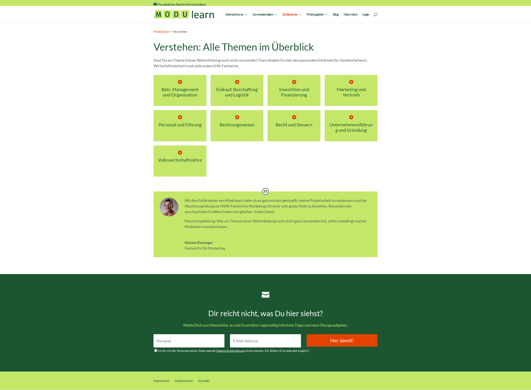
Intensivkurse (234, 14)
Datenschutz (184, 381)
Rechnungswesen (237, 124)
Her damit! (342, 340)
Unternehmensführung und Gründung (351, 127)
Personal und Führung (180, 124)
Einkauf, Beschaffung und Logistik (237, 92)
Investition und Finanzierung (294, 92)
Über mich (350, 14)
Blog (336, 14)
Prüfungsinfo (315, 14)
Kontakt (204, 381)
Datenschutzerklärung (230, 350)
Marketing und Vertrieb (351, 92)
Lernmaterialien (263, 14)
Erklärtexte (290, 14)
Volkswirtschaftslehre (180, 160)
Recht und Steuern (294, 124)
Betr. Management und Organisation (180, 92)
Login (365, 14)
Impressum (161, 381)
